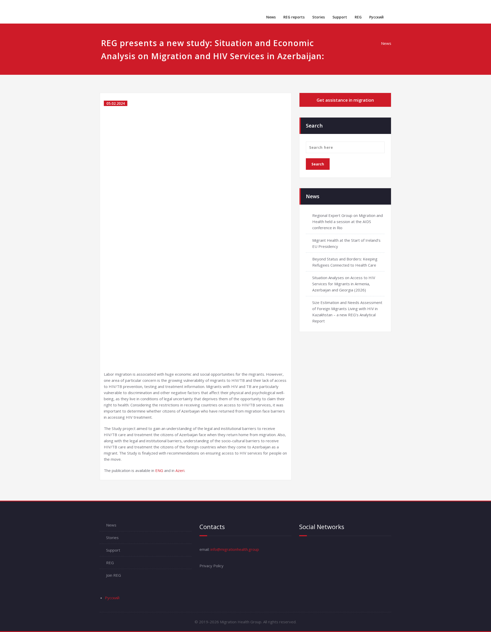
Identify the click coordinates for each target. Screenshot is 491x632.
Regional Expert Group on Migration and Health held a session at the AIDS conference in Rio (347, 221)
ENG (159, 470)
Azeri (179, 470)
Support (339, 17)
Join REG (113, 575)
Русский (376, 17)
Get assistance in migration (345, 100)
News (271, 17)
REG (358, 17)
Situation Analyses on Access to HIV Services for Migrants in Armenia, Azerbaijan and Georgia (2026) (343, 283)
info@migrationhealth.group (234, 549)
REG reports (294, 17)
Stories (318, 17)
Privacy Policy (211, 565)
